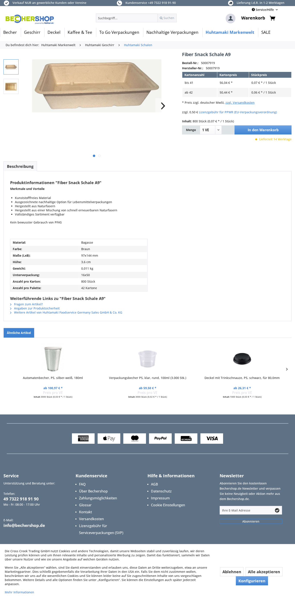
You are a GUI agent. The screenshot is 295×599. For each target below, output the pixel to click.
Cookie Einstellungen (168, 505)
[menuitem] (136, 18)
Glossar (85, 505)
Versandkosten (91, 518)
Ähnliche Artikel (19, 333)
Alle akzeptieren (264, 571)
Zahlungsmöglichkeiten (98, 498)
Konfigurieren (251, 580)
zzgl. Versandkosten (240, 102)
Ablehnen (231, 571)
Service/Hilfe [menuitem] (265, 10)
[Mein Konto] (230, 18)
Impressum (160, 498)
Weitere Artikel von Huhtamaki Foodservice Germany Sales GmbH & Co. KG (67, 312)
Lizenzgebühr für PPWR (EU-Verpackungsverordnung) (238, 112)
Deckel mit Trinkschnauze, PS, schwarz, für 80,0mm (242, 378)
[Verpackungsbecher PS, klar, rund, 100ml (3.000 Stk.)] (147, 358)
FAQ (82, 484)
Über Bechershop (93, 491)
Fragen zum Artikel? (28, 304)
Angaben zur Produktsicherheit (36, 308)
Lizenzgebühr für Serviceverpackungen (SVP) (101, 529)
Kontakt (85, 512)
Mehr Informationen (19, 592)
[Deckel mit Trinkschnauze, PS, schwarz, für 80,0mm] (242, 358)
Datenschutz (161, 491)
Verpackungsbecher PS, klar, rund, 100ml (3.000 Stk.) (147, 378)
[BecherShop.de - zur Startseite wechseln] (30, 19)
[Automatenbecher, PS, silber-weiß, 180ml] (53, 358)
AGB (154, 484)
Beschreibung (20, 166)
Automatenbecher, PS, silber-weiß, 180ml (53, 378)
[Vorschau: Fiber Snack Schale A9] (11, 66)
